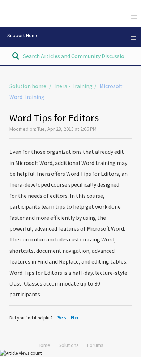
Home (44, 345)
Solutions (69, 345)
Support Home (23, 35)
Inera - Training (73, 86)
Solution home (28, 86)
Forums (95, 345)
